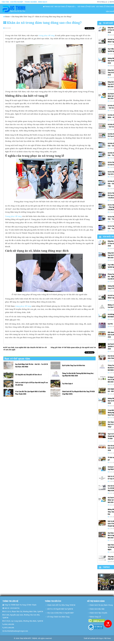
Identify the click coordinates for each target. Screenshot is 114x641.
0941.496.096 (9, 624)
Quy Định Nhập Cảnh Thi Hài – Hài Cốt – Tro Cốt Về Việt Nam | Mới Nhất (31, 365)
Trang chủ (49, 6)
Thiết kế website (90, 638)
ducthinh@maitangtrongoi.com (16, 631)
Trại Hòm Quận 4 (67, 383)
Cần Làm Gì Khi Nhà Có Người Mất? (60, 613)
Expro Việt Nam (105, 638)
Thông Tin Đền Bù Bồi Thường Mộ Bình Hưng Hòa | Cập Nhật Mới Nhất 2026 (78, 374)
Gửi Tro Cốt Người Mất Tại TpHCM (60, 609)
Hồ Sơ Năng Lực (102, 2)
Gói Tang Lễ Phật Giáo (86, 6)
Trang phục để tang (13, 216)
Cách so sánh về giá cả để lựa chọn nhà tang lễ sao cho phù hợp (31, 383)
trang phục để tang (46, 35)
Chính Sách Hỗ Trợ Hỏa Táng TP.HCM (61, 605)
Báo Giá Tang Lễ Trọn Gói (64, 6)
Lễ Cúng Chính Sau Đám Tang (58, 617)
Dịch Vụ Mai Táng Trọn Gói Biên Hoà (73, 365)
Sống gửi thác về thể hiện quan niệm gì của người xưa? (72, 347)
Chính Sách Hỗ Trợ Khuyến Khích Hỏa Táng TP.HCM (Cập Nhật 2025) (78, 392)
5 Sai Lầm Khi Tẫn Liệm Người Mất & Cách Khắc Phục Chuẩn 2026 (30, 392)
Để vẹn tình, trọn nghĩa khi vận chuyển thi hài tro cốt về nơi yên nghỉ (25, 348)
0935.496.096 (9, 628)
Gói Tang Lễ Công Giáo (105, 6)
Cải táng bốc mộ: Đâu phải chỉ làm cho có (28, 374)
